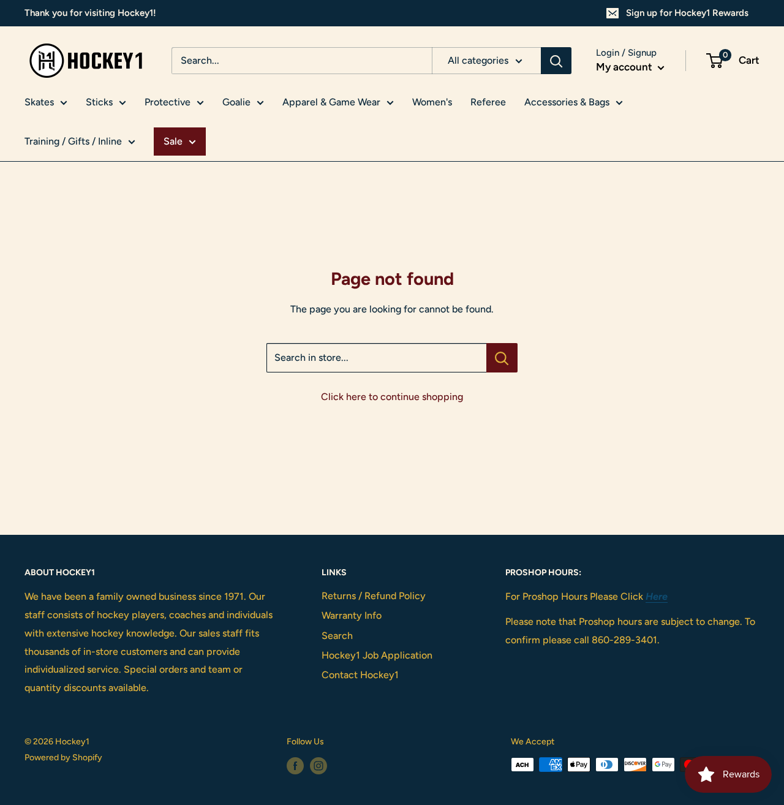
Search (337, 635)
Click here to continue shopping (392, 396)
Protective (167, 102)
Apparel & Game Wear (331, 102)
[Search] (556, 60)
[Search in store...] (502, 357)
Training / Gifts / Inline (73, 141)
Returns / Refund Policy (374, 596)
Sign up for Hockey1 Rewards (687, 12)
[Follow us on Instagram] (318, 765)
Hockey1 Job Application (377, 655)
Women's (432, 102)
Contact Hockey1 (360, 675)
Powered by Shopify (63, 757)
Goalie (236, 102)
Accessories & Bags (566, 102)
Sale (173, 141)
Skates (39, 102)
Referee (488, 102)
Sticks (99, 102)
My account (625, 67)
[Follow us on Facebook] (295, 765)
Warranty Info (352, 615)
